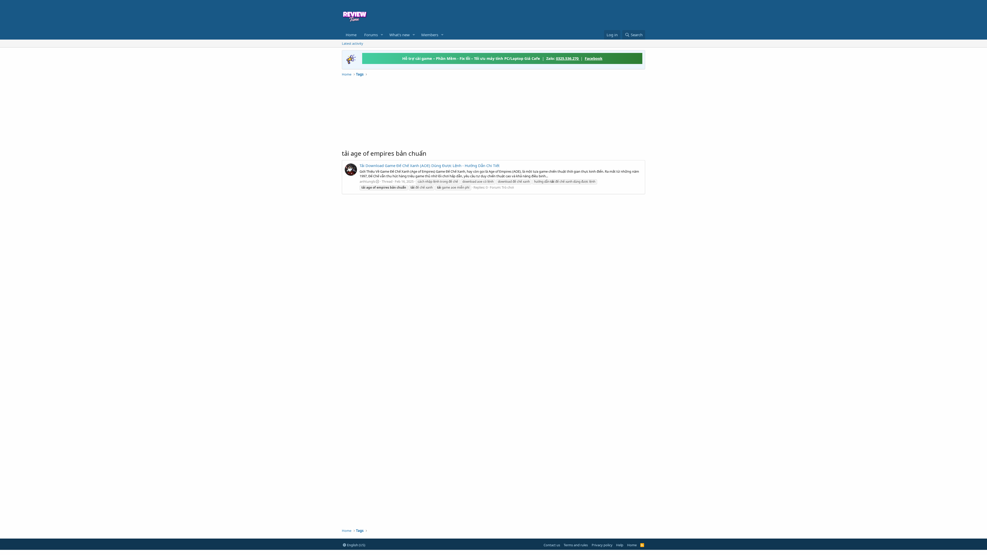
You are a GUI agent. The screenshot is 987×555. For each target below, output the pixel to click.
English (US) (355, 545)
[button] (382, 35)
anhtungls (367, 181)
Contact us (552, 545)
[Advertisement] (535, 14)
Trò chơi (508, 187)
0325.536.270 (568, 58)
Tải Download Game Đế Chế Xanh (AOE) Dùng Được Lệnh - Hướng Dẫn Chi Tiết (429, 165)
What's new (399, 34)
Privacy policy (602, 545)
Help (619, 545)
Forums (371, 34)
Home (351, 34)
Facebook (593, 58)
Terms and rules (576, 545)
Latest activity (352, 43)
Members (429, 34)
